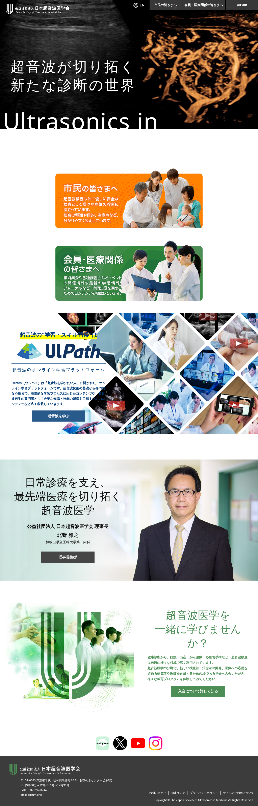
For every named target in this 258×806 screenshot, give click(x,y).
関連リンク (178, 792)
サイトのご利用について (238, 792)
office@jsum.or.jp (32, 794)
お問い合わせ (157, 792)
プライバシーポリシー (204, 792)
